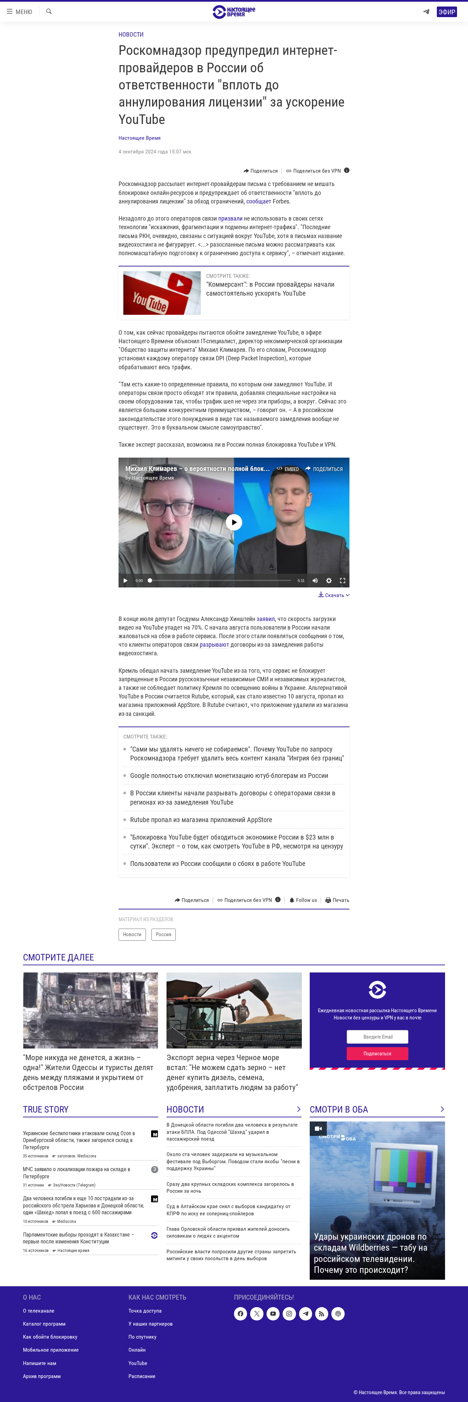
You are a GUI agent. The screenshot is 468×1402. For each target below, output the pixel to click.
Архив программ (42, 1376)
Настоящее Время (140, 138)
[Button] (261, 170)
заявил (265, 618)
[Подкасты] (337, 1313)
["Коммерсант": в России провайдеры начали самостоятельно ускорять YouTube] (162, 293)
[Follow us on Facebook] (240, 1313)
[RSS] (321, 1313)
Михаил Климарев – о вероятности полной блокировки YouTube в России (231, 468)
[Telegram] (426, 12)
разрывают (213, 644)
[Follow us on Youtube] (273, 1313)
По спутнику (142, 1336)
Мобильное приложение (51, 1350)
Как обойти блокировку (50, 1336)
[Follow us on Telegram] (305, 1313)
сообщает (258, 201)
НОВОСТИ (185, 1109)
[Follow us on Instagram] (289, 1313)
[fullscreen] (342, 580)
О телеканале (38, 1310)
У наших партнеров (150, 1323)
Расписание (142, 1376)
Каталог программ (44, 1323)
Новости (131, 34)
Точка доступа (145, 1310)
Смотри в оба (339, 1109)
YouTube (137, 1363)
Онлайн (137, 1350)
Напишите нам (39, 1363)
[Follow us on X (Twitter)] (256, 1313)
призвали (230, 218)
